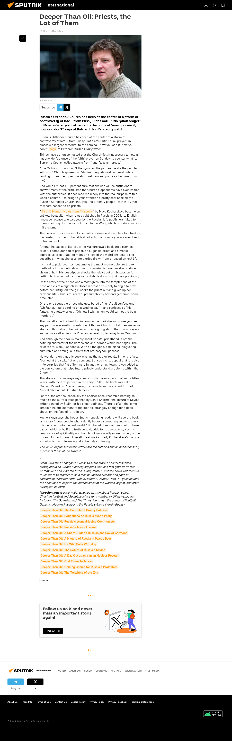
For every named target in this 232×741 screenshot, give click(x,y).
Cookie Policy (78, 701)
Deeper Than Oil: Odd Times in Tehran (66, 561)
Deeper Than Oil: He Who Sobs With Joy (68, 544)
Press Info (27, 701)
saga (53, 149)
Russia (88, 670)
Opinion (44, 580)
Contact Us (61, 701)
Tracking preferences (142, 701)
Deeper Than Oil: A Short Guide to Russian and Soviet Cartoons (83, 533)
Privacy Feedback (117, 701)
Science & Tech (133, 670)
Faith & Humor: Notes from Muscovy (67, 211)
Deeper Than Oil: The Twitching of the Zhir (69, 572)
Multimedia (152, 670)
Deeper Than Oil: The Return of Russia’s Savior (72, 550)
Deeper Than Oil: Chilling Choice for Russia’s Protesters (79, 567)
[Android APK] (213, 714)
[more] (22, 38)
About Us (12, 701)
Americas (75, 670)
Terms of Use (44, 701)
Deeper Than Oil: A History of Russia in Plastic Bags (76, 538)
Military (116, 670)
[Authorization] (206, 5)
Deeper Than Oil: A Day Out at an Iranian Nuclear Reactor (79, 555)
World (62, 670)
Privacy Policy (97, 701)
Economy (101, 670)
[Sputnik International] (26, 9)
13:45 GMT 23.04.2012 (52, 30)
